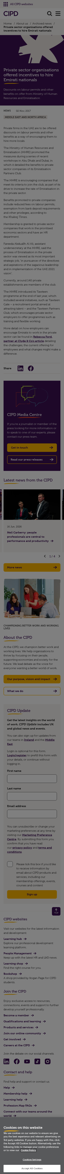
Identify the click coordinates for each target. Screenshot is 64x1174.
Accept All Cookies (32, 1168)
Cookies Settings (32, 1159)
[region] (32, 1145)
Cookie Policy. (28, 1150)
